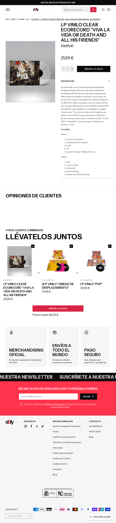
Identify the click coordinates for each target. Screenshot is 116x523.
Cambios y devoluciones (64, 437)
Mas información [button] (63, 421)
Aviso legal (58, 447)
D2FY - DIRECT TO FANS (15, 19)
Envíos (56, 431)
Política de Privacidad (55, 404)
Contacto (57, 469)
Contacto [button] (95, 421)
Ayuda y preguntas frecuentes (66, 426)
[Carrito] (108, 9)
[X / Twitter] (37, 426)
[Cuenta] (103, 9)
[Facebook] (31, 426)
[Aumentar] (72, 69)
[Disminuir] (63, 69)
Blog (55, 474)
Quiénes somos (60, 464)
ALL (27, 19)
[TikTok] (43, 426)
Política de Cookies (61, 458)
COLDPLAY (67, 46)
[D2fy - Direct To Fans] (36, 9)
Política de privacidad (63, 453)
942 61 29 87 (95, 431)
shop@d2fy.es (95, 426)
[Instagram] (26, 426)
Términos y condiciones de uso (67, 442)
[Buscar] (93, 9)
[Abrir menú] (8, 9)
